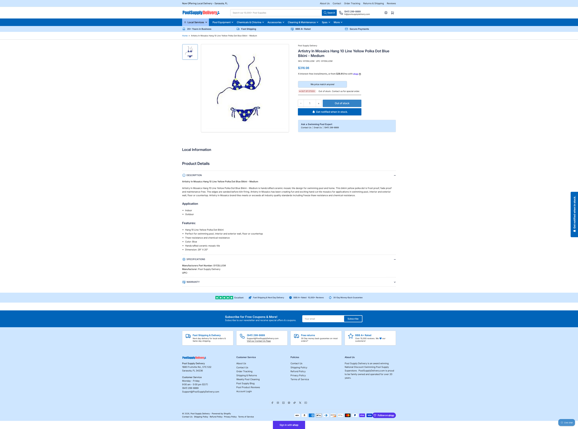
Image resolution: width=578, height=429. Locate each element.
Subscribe (353, 318)
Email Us (318, 127)
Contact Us (306, 127)
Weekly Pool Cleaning (248, 379)
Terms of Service (300, 379)
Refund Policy (298, 371)
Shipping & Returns (246, 375)
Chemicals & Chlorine (249, 22)
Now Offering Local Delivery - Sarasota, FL (205, 3)
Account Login (244, 391)
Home (185, 35)
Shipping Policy (299, 367)
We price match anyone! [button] (322, 84)
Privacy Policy (298, 375)
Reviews (391, 3)
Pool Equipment (222, 22)
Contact (337, 3)
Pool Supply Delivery (307, 45)
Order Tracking (352, 3)
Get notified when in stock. (332, 111)
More (337, 22)
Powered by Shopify (221, 413)
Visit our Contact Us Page (259, 341)
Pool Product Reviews (248, 387)
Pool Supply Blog (245, 383)
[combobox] (283, 12)
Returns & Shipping (373, 3)
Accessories (274, 22)
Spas (325, 22)
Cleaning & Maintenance (302, 22)
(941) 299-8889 (331, 127)
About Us (325, 3)
